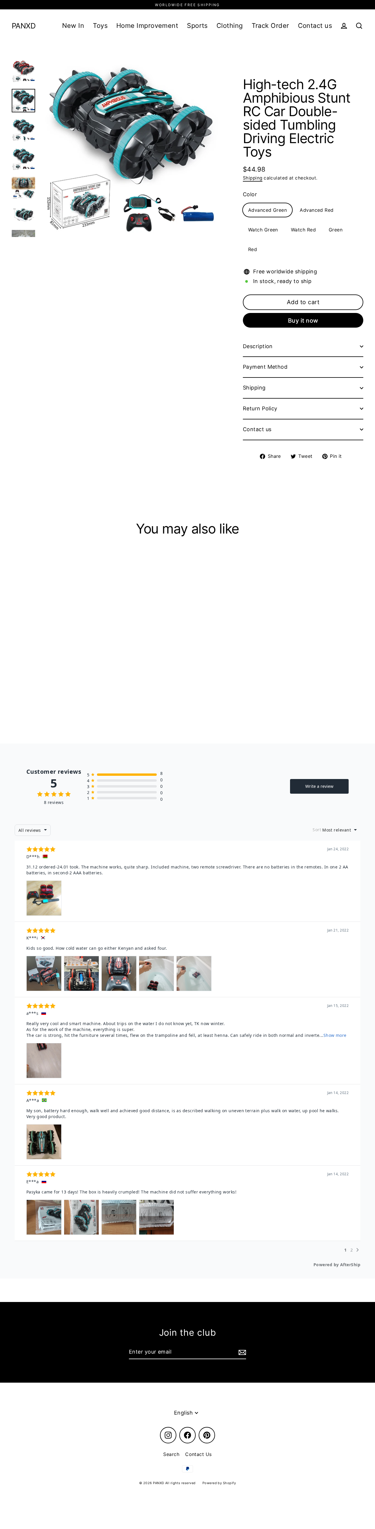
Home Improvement (147, 25)
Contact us (315, 25)
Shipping (252, 178)
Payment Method (265, 367)
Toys (100, 25)
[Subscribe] (241, 1352)
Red (252, 249)
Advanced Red (316, 210)
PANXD (23, 26)
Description (258, 346)
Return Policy (260, 408)
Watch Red (303, 230)
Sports (197, 25)
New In (73, 25)
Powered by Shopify (219, 1483)
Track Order (270, 25)
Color (250, 194)
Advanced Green (267, 210)
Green (335, 230)
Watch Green (263, 230)
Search (171, 1454)
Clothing (230, 25)
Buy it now (303, 320)
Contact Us (198, 1454)
